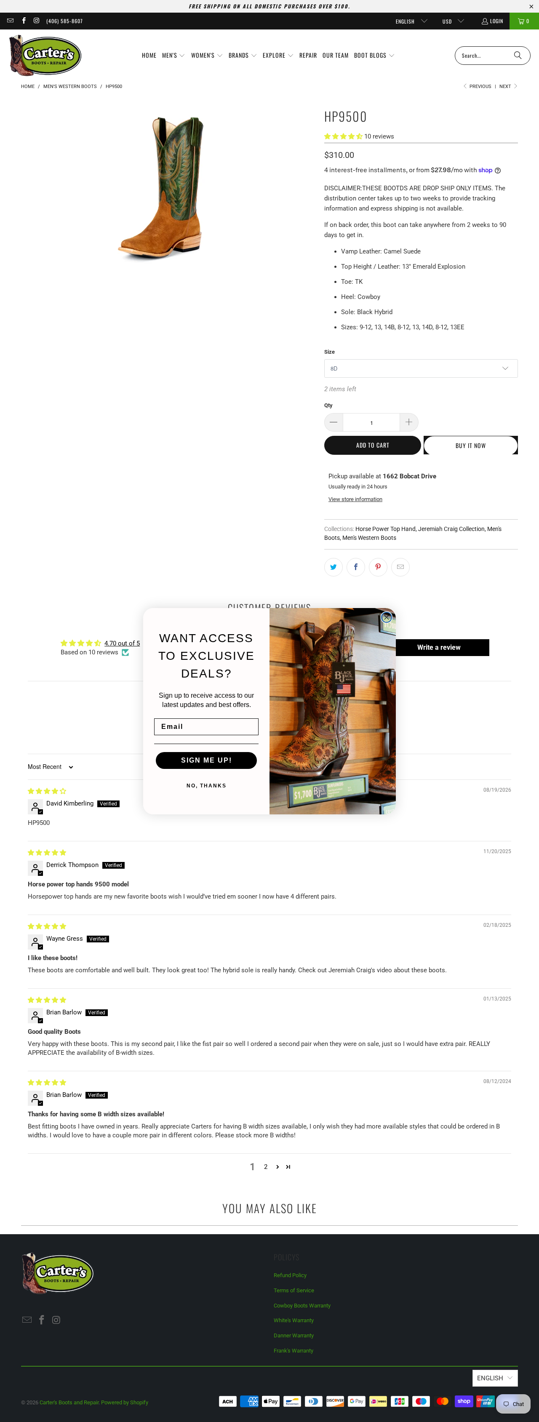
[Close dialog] (387, 617)
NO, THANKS (207, 786)
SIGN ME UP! (206, 760)
